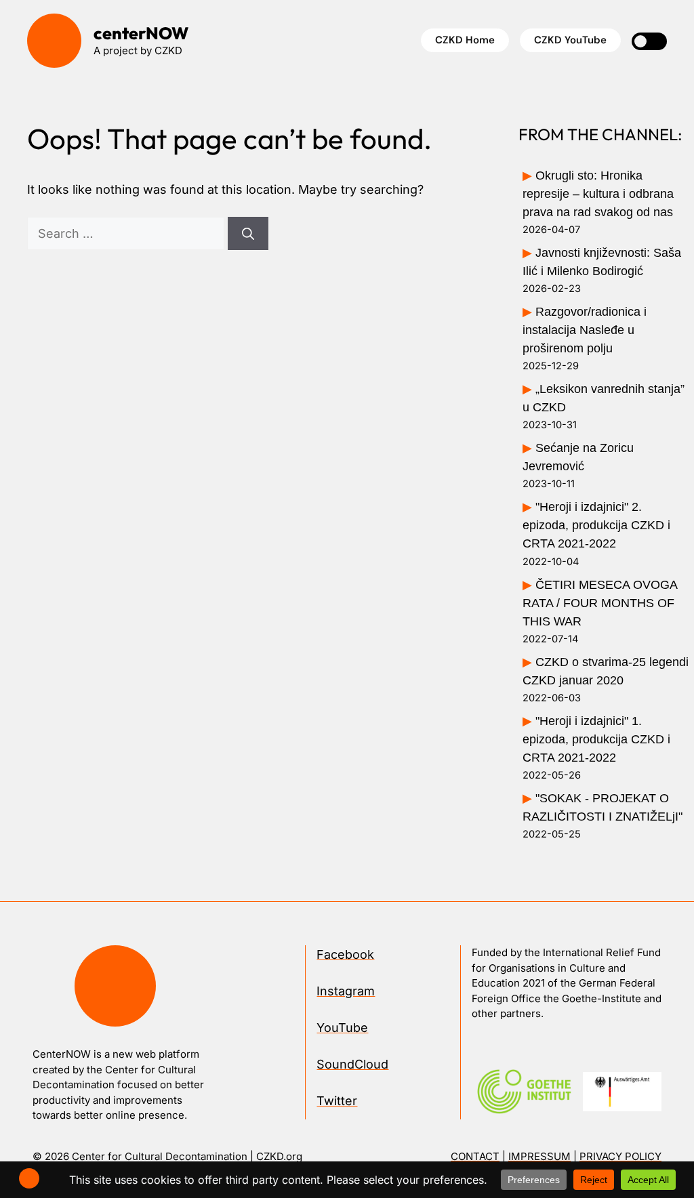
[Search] (248, 233)
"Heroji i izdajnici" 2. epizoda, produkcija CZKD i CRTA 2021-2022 (596, 525)
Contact (475, 1156)
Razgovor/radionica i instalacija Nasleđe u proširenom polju (585, 330)
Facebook (345, 954)
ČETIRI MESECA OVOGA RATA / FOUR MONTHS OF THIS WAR (600, 603)
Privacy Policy (620, 1156)
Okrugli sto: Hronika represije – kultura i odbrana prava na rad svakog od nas (598, 194)
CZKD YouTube (570, 40)
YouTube (342, 1027)
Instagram (346, 991)
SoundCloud (352, 1064)
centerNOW (141, 33)
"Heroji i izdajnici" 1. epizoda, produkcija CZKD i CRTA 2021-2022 (596, 739)
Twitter (337, 1101)
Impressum (539, 1156)
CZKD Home (465, 40)
